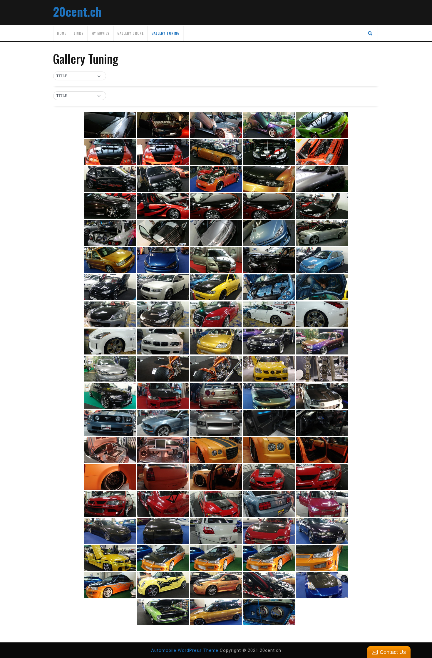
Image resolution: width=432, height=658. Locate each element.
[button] (79, 76)
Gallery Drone (130, 33)
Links (79, 33)
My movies (100, 33)
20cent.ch (77, 11)
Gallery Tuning (165, 33)
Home (61, 33)
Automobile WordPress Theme (184, 650)
